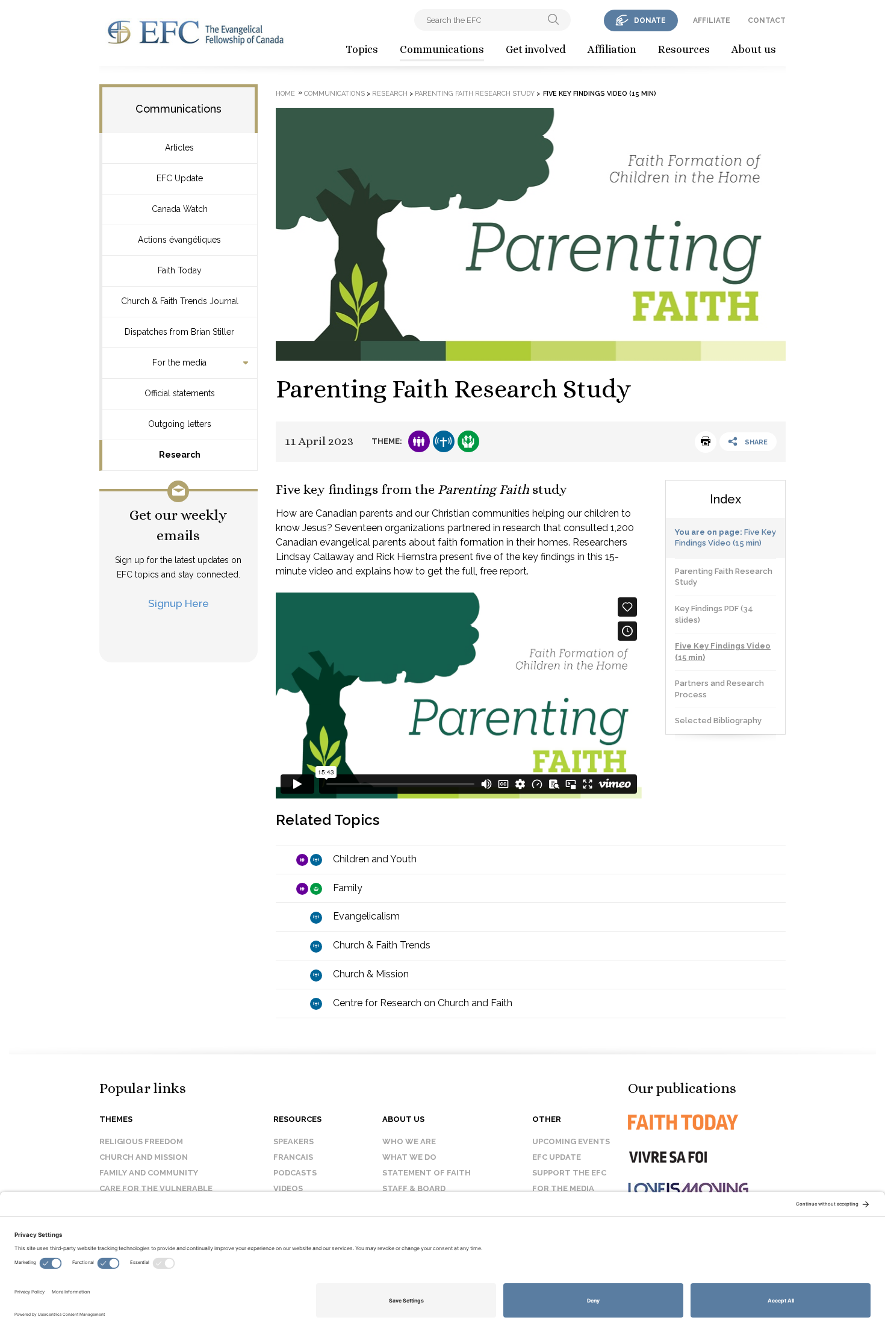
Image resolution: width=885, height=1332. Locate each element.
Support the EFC (569, 1172)
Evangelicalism (366, 916)
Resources (684, 49)
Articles (179, 147)
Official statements (179, 393)
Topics (362, 49)
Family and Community (148, 1172)
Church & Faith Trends (381, 945)
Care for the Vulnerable (156, 1188)
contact (767, 20)
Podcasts (295, 1172)
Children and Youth (375, 859)
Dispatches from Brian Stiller (179, 332)
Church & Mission (371, 974)
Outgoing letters (179, 424)
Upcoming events (571, 1141)
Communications (442, 49)
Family (347, 888)
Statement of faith (426, 1172)
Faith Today (180, 270)
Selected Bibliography (718, 720)
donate (650, 20)
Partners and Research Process (719, 689)
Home (285, 94)
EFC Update (180, 178)
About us (753, 49)
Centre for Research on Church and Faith (422, 1003)
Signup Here (178, 603)
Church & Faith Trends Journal (179, 301)
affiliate (711, 20)
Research (179, 454)
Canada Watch (180, 209)
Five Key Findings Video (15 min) (723, 651)
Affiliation (612, 49)
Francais (293, 1157)
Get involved (536, 49)
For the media (179, 362)
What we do (409, 1157)
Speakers (293, 1141)
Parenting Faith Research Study (475, 94)
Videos (288, 1188)
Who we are (409, 1141)
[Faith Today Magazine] (707, 1122)
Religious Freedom (141, 1141)
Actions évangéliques (179, 239)
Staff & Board (414, 1188)
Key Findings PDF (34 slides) (714, 614)
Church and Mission (143, 1157)
